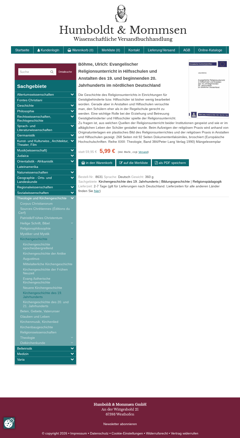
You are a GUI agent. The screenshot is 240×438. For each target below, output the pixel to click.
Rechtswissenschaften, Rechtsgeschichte (34, 118)
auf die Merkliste (135, 163)
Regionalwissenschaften (35, 187)
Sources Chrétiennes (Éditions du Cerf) (44, 211)
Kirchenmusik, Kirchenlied (38, 322)
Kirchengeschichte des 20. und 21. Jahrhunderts (46, 304)
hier (97, 191)
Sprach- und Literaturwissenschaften (34, 128)
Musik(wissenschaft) (32, 150)
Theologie (26, 338)
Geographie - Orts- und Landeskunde (34, 180)
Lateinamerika (27, 167)
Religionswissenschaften (37, 332)
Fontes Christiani (29, 100)
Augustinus (31, 259)
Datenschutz (99, 433)
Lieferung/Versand (161, 50)
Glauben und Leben (34, 316)
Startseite (22, 50)
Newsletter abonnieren (120, 424)
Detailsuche (65, 71)
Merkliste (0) (111, 50)
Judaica (23, 156)
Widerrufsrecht (157, 433)
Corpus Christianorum (35, 203)
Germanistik (26, 135)
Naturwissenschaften (32, 172)
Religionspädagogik (207, 181)
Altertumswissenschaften (35, 94)
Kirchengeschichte (32, 239)
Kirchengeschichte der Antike (44, 253)
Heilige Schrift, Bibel (34, 223)
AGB (186, 50)
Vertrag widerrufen (184, 433)
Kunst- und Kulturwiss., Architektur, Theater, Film (42, 143)
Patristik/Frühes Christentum (40, 218)
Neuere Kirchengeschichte (42, 288)
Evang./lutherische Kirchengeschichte (36, 280)
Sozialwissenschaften (33, 193)
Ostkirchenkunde (31, 343)
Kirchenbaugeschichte (35, 327)
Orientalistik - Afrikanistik (35, 161)
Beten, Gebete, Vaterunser (39, 311)
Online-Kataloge (210, 50)
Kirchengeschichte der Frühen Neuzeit (45, 271)
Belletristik (24, 348)
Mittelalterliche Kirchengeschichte (47, 264)
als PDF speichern (172, 163)
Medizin (23, 354)
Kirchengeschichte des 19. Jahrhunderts (42, 295)
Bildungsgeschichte (175, 181)
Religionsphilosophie (34, 228)
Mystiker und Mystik (33, 234)
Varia (21, 359)
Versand (143, 152)
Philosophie (25, 111)
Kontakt (134, 50)
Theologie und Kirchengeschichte (42, 198)
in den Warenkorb (98, 163)
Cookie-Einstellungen (127, 433)
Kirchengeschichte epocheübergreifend (38, 246)
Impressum (78, 433)
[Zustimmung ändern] (9, 423)
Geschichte (25, 105)
